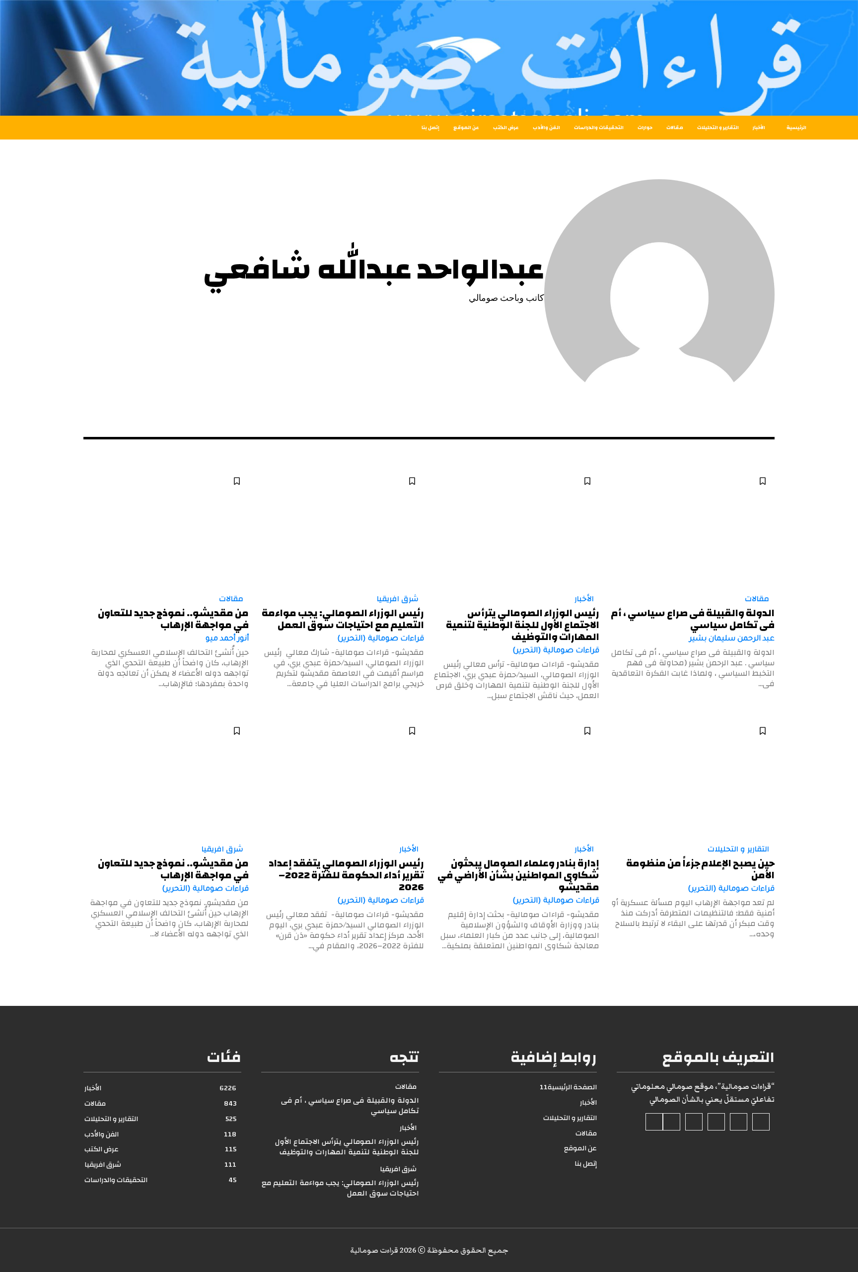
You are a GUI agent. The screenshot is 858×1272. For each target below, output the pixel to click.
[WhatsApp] (654, 1122)
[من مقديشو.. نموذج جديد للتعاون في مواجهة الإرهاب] (166, 527)
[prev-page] (768, 968)
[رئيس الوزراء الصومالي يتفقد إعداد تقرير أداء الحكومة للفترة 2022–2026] (341, 777)
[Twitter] (671, 1122)
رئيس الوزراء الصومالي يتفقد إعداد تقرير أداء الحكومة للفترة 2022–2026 (346, 875)
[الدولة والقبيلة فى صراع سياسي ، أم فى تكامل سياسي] (692, 527)
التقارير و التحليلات (738, 849)
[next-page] (89, 968)
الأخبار (584, 598)
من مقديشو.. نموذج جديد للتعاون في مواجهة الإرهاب (173, 619)
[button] (90, 128)
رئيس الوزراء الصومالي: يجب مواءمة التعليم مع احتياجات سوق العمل (343, 619)
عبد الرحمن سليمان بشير (732, 639)
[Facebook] (761, 1122)
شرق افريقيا (398, 598)
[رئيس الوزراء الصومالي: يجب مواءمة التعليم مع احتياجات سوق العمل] (341, 527)
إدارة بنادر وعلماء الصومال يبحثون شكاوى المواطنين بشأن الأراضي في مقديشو (518, 875)
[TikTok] (716, 1122)
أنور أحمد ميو (227, 639)
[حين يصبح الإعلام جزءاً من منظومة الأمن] (692, 777)
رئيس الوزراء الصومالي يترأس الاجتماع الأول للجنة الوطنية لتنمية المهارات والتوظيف (522, 625)
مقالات (757, 598)
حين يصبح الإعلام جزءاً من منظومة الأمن (700, 869)
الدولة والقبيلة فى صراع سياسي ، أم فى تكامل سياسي (693, 619)
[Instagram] (738, 1122)
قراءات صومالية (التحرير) (555, 651)
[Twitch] (694, 1122)
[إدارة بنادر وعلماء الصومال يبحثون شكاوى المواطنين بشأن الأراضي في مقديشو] (516, 777)
